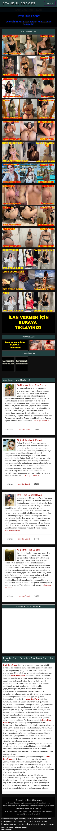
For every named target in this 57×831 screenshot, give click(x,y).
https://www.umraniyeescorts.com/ (16, 821)
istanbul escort (7, 827)
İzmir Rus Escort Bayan (29, 495)
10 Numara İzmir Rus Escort (32, 385)
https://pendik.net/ (39, 821)
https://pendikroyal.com (27, 824)
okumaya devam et (41, 421)
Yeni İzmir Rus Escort (28, 550)
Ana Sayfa (7, 380)
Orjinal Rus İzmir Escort (29, 440)
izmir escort (6, 830)
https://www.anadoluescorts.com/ (37, 819)
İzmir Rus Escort (22, 380)
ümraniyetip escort (46, 824)
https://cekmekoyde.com (12, 819)
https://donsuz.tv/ (9, 824)
